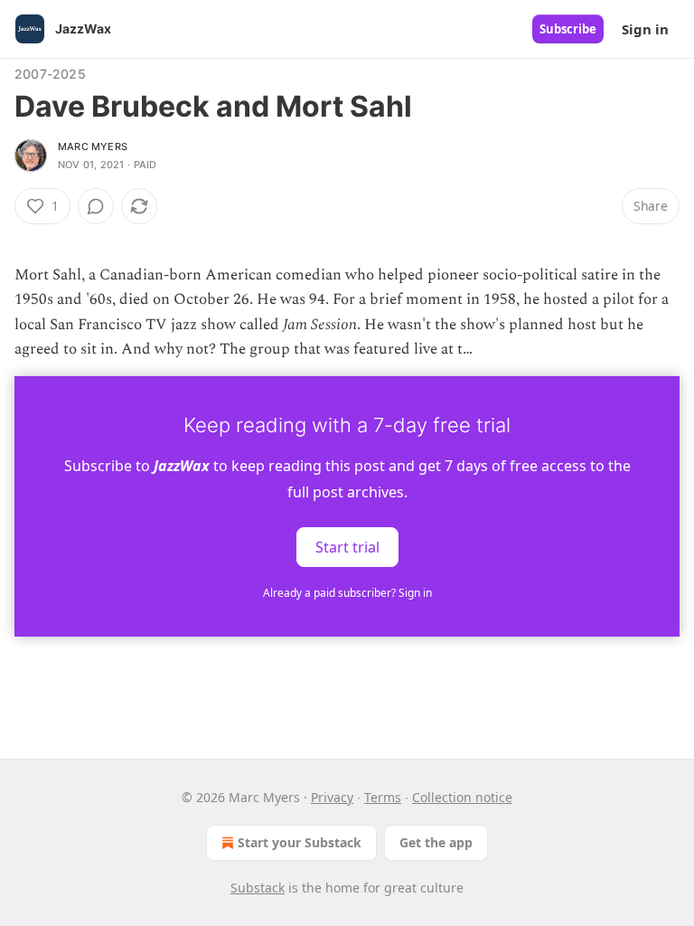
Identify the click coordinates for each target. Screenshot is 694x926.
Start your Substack (299, 842)
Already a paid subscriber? (347, 592)
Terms (382, 797)
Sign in (645, 29)
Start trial (347, 547)
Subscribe (567, 29)
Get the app (436, 842)
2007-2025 (50, 73)
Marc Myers (92, 146)
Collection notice (462, 797)
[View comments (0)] (96, 206)
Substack (257, 887)
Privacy (332, 797)
